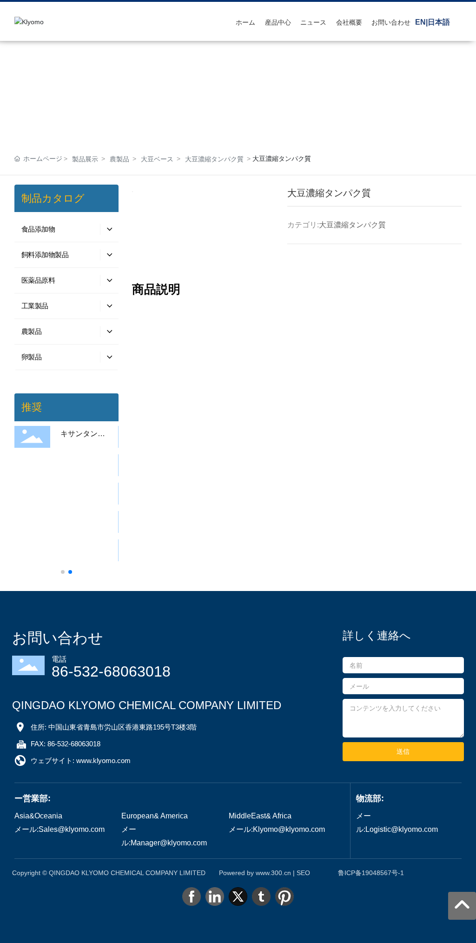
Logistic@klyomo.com (401, 829)
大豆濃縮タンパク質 (214, 159)
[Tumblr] (261, 896)
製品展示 (85, 159)
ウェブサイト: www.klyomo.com (81, 760)
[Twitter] (238, 896)
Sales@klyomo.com (72, 829)
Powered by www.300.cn (255, 873)
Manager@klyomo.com (169, 843)
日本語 (439, 22)
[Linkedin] (214, 896)
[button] (63, 572)
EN (420, 22)
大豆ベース (157, 159)
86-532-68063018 (111, 671)
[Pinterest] (284, 896)
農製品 (119, 159)
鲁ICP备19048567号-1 (371, 873)
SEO (303, 873)
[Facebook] (191, 896)
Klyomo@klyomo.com (289, 829)
